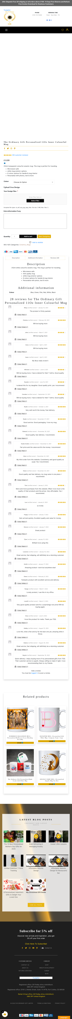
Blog (46, 973)
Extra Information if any (12, 211)
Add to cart (28, 236)
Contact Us (25, 965)
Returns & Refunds (25, 970)
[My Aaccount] (67, 30)
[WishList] (63, 30)
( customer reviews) (20, 155)
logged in (34, 673)
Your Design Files (11, 191)
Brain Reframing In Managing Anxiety (36, 845)
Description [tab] (16, 258)
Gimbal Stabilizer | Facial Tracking (13, 869)
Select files (35, 201)
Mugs (29, 245)
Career (46, 970)
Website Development (46, 968)
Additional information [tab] (35, 258)
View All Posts (36, 905)
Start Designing (44, 236)
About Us (25, 968)
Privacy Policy (60, 1003)
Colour (6, 181)
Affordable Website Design (36, 869)
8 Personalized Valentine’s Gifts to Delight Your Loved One (13, 894)
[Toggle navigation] (6, 30)
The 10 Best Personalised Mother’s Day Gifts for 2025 (13, 846)
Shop (47, 965)
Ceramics (22, 245)
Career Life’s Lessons (58, 844)
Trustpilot (7, 10)
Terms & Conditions (44, 1003)
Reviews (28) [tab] (55, 258)
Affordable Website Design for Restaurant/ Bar (58, 870)
